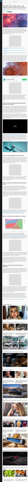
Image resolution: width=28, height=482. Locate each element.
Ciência (8, 4)
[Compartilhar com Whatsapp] (7, 11)
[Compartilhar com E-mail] (10, 11)
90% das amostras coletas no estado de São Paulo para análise (17, 236)
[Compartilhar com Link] (11, 11)
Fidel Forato (5, 9)
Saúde (10, 4)
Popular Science (13, 299)
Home (3, 4)
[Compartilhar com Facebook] (8, 11)
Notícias (6, 4)
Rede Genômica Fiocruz (20, 299)
